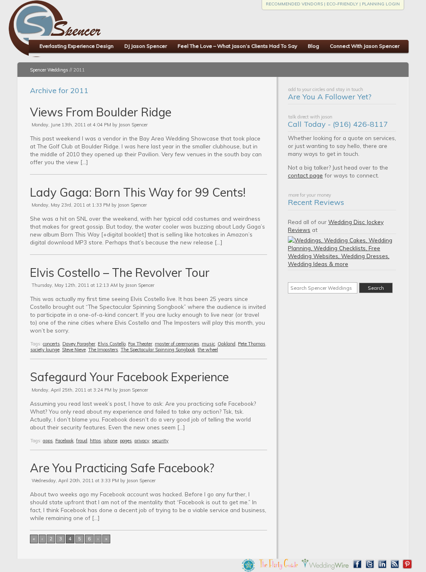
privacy (141, 441)
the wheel (208, 350)
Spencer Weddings (49, 70)
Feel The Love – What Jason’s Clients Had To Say (237, 46)
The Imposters (103, 350)
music (208, 344)
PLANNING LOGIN (381, 4)
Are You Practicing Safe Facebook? (122, 468)
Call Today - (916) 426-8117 (338, 124)
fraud (81, 441)
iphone (110, 441)
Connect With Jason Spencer (364, 46)
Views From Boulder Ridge (100, 112)
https (95, 441)
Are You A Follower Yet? (330, 96)
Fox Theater (140, 344)
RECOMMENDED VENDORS (294, 4)
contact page (305, 175)
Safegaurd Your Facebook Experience (129, 377)
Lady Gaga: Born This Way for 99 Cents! (137, 192)
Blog (313, 46)
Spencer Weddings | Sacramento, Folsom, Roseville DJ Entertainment (133, 33)
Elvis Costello (112, 344)
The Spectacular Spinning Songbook (158, 350)
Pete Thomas (251, 344)
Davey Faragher (78, 344)
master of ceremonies (177, 344)
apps (48, 441)
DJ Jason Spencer (145, 46)
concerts (51, 344)
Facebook (64, 441)
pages (126, 441)
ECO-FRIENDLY (342, 4)
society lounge (44, 350)
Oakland (226, 344)
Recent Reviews (316, 202)
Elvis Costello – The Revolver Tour (120, 272)
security (160, 441)
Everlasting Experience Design (77, 46)
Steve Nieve (74, 350)
